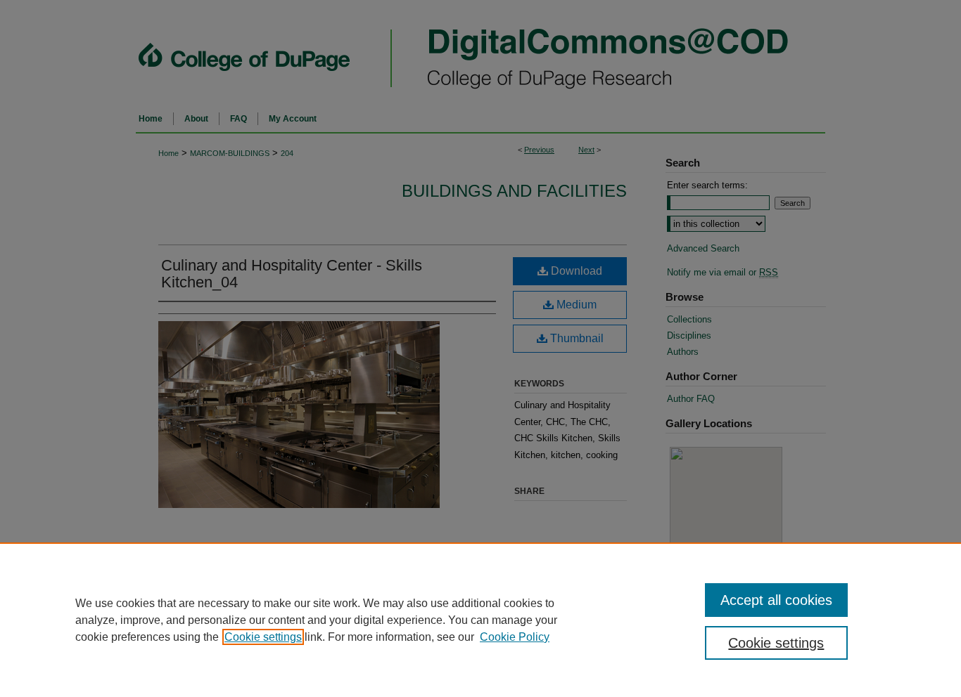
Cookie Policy (514, 637)
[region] (480, 619)
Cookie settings (263, 637)
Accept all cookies (776, 600)
